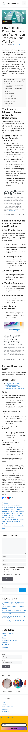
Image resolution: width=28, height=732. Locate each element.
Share (15, 498)
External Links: (9, 103)
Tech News (5, 642)
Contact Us (5, 704)
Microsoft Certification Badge (10, 511)
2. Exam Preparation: (11, 93)
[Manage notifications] (25, 729)
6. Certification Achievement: (12, 100)
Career (6, 503)
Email (3, 660)
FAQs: (7, 105)
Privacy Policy (6, 711)
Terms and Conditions (8, 706)
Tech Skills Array (6, 645)
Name (3, 654)
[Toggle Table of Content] (23, 80)
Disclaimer (5, 709)
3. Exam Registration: (11, 95)
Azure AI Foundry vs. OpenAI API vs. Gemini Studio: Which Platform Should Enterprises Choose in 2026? (14, 612)
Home (3, 702)
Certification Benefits (16, 507)
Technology (5, 647)
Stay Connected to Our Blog (7, 717)
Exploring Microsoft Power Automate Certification (13, 89)
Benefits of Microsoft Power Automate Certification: (14, 86)
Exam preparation (17, 509)
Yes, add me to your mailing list (11, 574)
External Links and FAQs (10, 101)
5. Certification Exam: (11, 98)
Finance (4, 638)
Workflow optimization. (12, 517)
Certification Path (7, 509)
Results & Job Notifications (9, 640)
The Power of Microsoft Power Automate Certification (14, 82)
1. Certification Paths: (10, 91)
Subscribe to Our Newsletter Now (9, 721)
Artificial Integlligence (8, 633)
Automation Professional (10, 505)
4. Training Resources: (11, 96)
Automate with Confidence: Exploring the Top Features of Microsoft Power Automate (13, 521)
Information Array (14, 3)
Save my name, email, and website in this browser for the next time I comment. (14, 569)
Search (4, 587)
